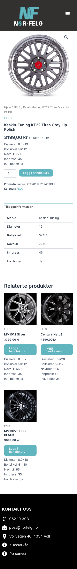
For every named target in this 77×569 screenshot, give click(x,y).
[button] (67, 13)
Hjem (7, 107)
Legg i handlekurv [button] (17, 349)
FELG (17, 107)
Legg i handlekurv (36, 173)
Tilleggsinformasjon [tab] (18, 207)
